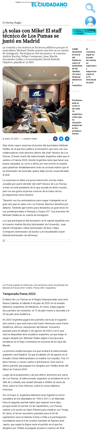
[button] (55, 138)
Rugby (17, 22)
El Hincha (8, 22)
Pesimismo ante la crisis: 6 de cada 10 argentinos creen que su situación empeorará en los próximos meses (77, 117)
